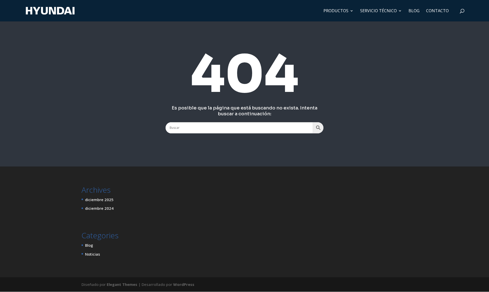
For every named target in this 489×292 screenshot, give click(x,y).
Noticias (92, 254)
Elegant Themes (122, 284)
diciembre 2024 (99, 208)
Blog (89, 245)
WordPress (183, 284)
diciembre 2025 (99, 199)
